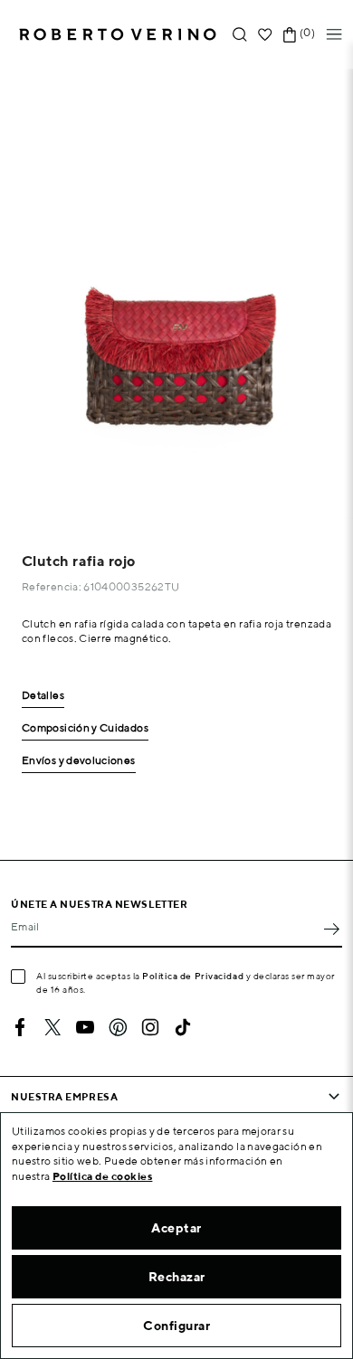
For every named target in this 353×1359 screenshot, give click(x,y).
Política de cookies (102, 1176)
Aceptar (176, 1228)
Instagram (150, 1027)
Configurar (176, 1325)
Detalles (43, 696)
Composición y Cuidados (85, 728)
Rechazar (176, 1276)
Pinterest (118, 1027)
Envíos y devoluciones (79, 761)
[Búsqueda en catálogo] (240, 34)
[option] (176, 294)
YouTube (85, 1027)
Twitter (52, 1027)
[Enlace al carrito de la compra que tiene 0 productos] (289, 34)
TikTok (183, 1027)
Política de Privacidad (192, 975)
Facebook (20, 1027)
